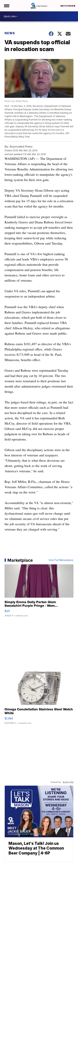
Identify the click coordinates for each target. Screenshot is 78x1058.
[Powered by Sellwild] (67, 782)
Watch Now (67, 6)
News (10, 33)
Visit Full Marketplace (61, 560)
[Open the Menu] (6, 5)
